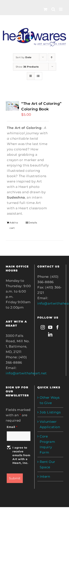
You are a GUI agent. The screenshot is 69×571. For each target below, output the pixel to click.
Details (32, 222)
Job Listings (50, 412)
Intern (45, 476)
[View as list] (38, 76)
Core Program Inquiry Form (47, 444)
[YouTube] (50, 327)
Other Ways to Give (50, 400)
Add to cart (14, 225)
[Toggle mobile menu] (61, 9)
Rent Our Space (47, 464)
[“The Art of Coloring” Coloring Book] (12, 106)
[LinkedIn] (50, 334)
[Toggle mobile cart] (46, 9)
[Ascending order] (51, 57)
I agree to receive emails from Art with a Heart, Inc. (21, 455)
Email (12, 427)
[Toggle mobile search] (53, 9)
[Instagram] (43, 327)
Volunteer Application (50, 424)
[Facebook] (57, 327)
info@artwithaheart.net (26, 373)
